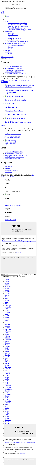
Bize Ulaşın (8, 52)
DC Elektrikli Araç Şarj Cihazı (17, 24)
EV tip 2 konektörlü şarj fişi (15, 100)
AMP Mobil (10, 177)
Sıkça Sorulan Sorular (14, 38)
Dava (10, 48)
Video (10, 36)
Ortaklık (10, 53)
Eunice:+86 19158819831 (12, 137)
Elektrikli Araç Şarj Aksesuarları (18, 26)
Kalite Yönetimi (13, 35)
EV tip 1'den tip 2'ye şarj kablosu (18, 122)
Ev (5, 19)
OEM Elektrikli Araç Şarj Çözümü (15, 43)
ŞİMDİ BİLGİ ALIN (7, 57)
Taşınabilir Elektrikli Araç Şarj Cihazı (19, 29)
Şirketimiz (11, 33)
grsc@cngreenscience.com (13, 134)
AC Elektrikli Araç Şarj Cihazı (17, 23)
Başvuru (10, 47)
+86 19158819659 (10, 220)
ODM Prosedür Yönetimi (16, 45)
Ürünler (7, 21)
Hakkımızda (8, 31)
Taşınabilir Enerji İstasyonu (16, 28)
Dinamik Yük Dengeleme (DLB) (18, 41)
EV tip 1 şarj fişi (11, 107)
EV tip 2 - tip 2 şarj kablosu (15, 115)
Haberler (7, 50)
